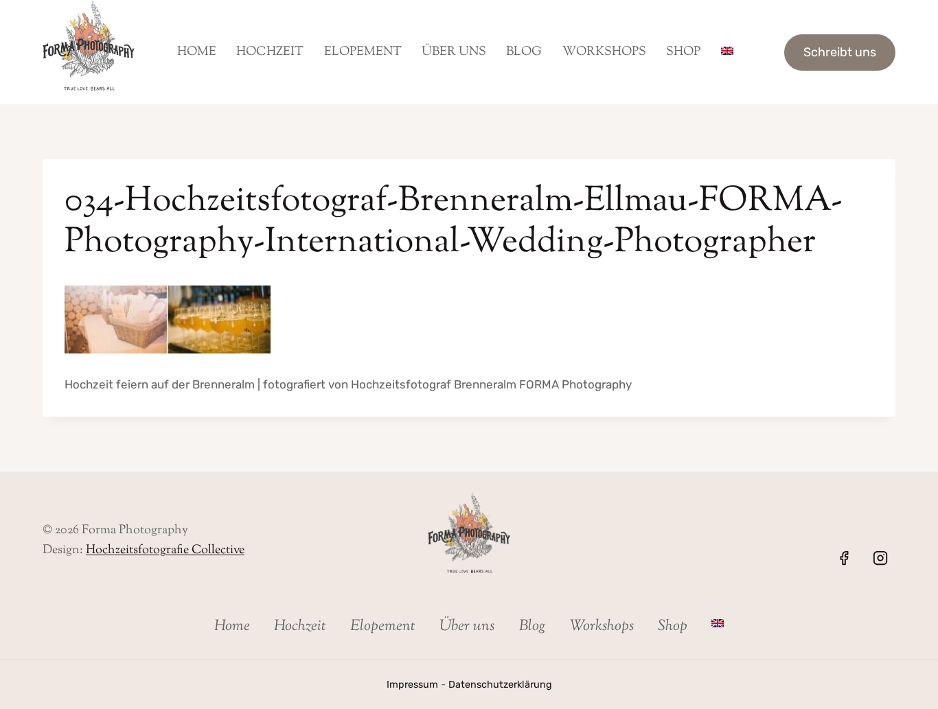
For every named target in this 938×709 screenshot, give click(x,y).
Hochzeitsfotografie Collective (165, 550)
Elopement (363, 52)
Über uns (454, 52)
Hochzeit (270, 52)
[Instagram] (880, 558)
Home (196, 52)
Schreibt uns (839, 52)
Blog (524, 52)
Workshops (604, 52)
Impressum (412, 684)
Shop (683, 52)
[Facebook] (844, 558)
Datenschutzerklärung (500, 684)
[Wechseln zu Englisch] (727, 52)
